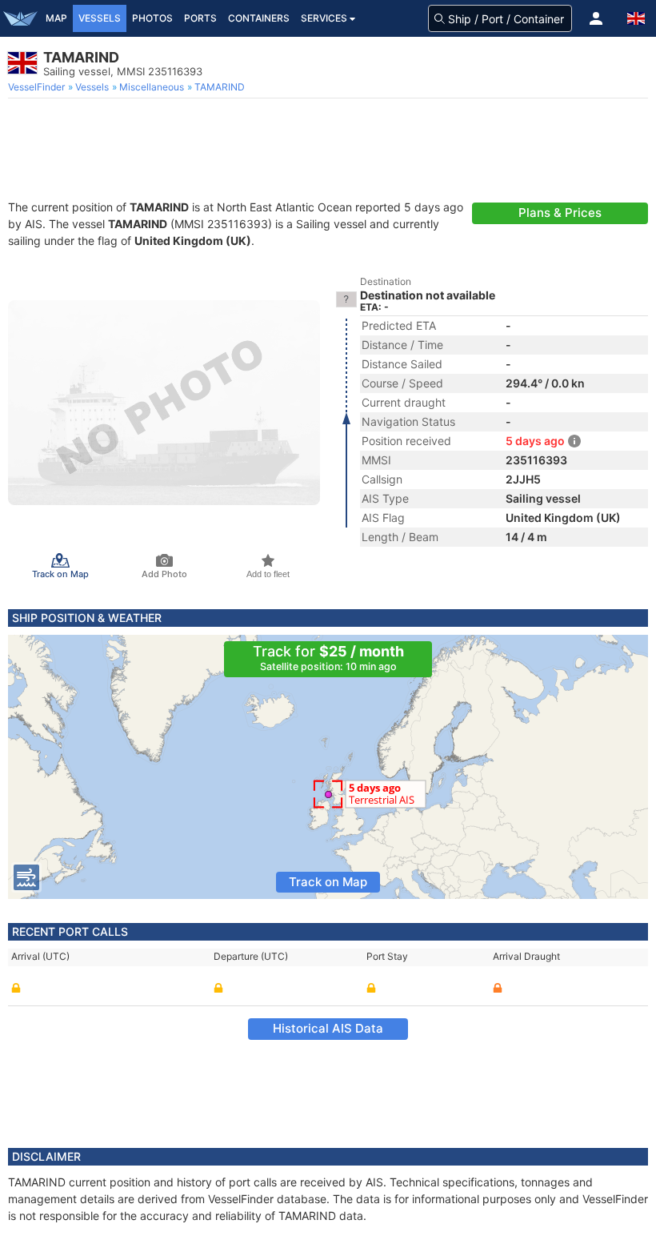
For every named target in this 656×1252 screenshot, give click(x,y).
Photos (152, 18)
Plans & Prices (560, 212)
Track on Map (328, 881)
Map (56, 18)
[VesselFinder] (20, 18)
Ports (200, 18)
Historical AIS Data (328, 1028)
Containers (259, 18)
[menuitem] (38, 87)
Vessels (99, 18)
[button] (596, 18)
